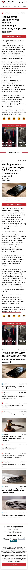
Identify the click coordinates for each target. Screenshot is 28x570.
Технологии (6, 160)
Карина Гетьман (7, 179)
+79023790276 (13, 529)
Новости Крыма (7, 13)
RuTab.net (5, 228)
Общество (6, 383)
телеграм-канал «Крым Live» (11, 114)
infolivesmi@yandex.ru (13, 532)
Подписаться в (14, 36)
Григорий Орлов (7, 31)
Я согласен (14, 564)
